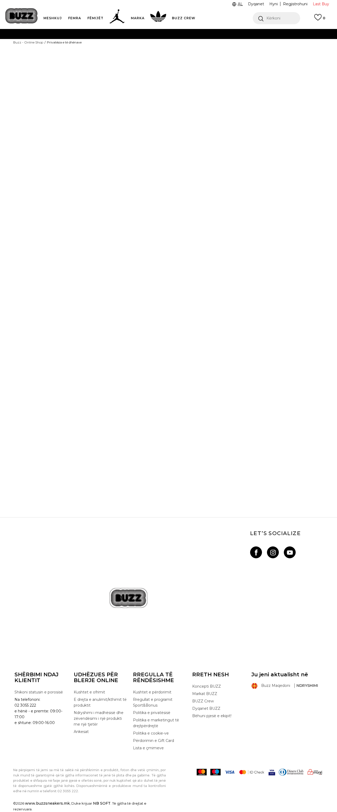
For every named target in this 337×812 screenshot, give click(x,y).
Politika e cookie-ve (151, 733)
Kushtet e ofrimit (89, 692)
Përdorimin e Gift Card (153, 740)
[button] (276, 18)
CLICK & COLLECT (85, 44)
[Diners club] (291, 772)
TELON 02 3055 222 (63, 33)
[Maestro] (215, 772)
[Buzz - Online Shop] (21, 16)
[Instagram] (273, 552)
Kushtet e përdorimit (152, 692)
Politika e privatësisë (151, 712)
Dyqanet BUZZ (206, 708)
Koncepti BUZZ (206, 686)
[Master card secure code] (252, 772)
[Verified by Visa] (272, 772)
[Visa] (229, 772)
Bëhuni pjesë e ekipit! (211, 715)
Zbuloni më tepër (188, 55)
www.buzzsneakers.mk (47, 803)
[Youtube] (290, 552)
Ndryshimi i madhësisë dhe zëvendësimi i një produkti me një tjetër (98, 718)
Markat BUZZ (204, 693)
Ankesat (81, 731)
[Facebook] (256, 552)
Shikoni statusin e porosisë (38, 692)
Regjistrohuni (295, 4)
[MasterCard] (202, 772)
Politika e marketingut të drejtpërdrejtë (156, 723)
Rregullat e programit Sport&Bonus (152, 702)
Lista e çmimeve (147, 54)
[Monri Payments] (315, 772)
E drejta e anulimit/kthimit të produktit (100, 702)
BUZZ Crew (203, 701)
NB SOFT (102, 803)
